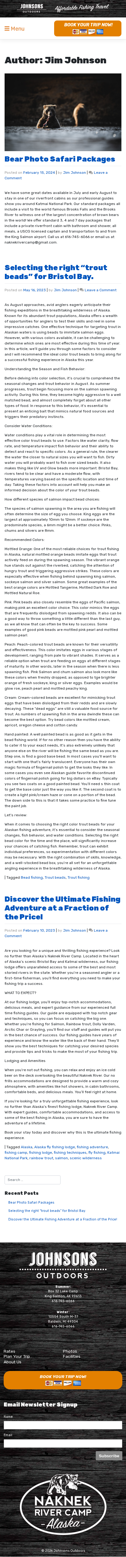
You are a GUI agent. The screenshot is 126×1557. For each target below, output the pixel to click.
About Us (12, 1361)
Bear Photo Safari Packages (60, 159)
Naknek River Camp (63, 8)
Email (8, 1435)
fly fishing (97, 1152)
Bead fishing (32, 877)
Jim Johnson (74, 172)
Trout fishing (79, 877)
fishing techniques (70, 1152)
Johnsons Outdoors (63, 1265)
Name (8, 1417)
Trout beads (55, 877)
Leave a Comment (101, 290)
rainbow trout (41, 1158)
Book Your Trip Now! (88, 25)
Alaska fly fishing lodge (54, 1147)
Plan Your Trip (17, 1356)
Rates (9, 1351)
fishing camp (16, 1152)
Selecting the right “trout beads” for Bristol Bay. (56, 272)
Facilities (71, 1356)
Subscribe (109, 1455)
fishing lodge (40, 1152)
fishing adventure (92, 1147)
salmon (61, 1158)
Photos (70, 1351)
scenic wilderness (86, 1158)
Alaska (26, 1147)
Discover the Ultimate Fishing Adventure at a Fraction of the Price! (62, 908)
